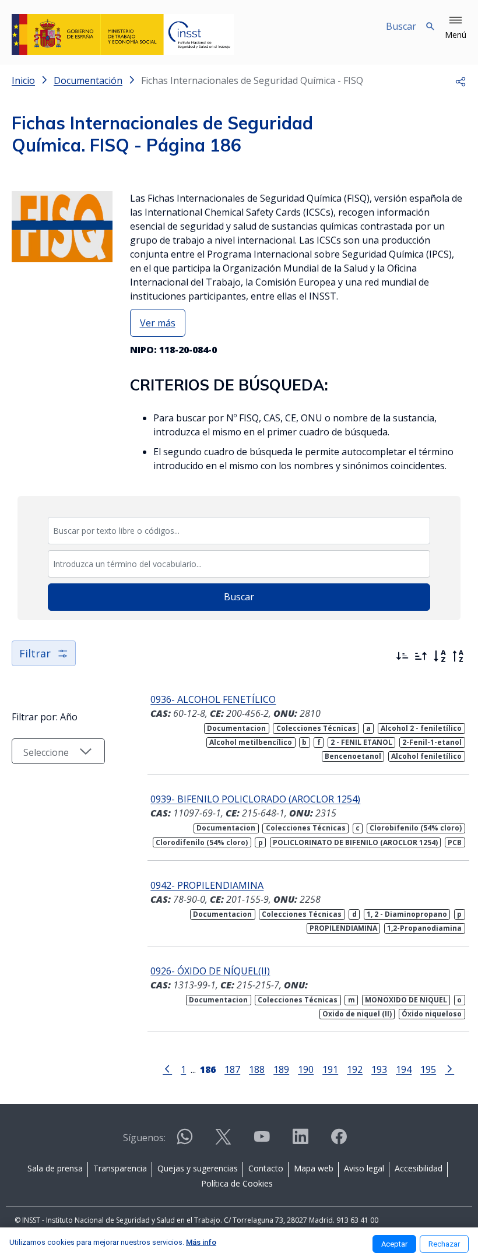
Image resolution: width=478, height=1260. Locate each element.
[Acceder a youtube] (261, 1141)
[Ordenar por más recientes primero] (402, 656)
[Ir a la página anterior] (167, 1068)
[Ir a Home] (123, 34)
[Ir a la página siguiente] (449, 1068)
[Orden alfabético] (439, 656)
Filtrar (35, 653)
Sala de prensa (55, 1168)
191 (330, 1069)
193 (379, 1069)
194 (404, 1069)
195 (428, 1069)
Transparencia (120, 1168)
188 (257, 1069)
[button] (455, 28)
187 (232, 1069)
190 (306, 1069)
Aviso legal (364, 1168)
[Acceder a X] (223, 1141)
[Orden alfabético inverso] (458, 656)
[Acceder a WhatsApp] (184, 1141)
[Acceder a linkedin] (300, 1141)
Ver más (157, 322)
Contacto (265, 1168)
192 (355, 1069)
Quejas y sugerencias (197, 1168)
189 (281, 1069)
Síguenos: (144, 1137)
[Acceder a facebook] (338, 1141)
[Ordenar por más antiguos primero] (421, 656)
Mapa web (313, 1168)
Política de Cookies (237, 1183)
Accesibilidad (418, 1168)
